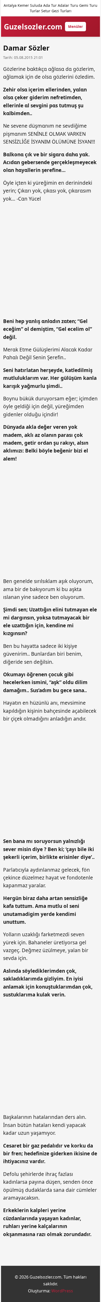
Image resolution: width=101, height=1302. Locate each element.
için (36, 406)
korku (78, 1145)
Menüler (75, 26)
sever (10, 849)
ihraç (51, 1174)
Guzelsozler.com (33, 27)
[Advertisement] (50, 260)
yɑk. (84, 154)
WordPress (62, 1291)
